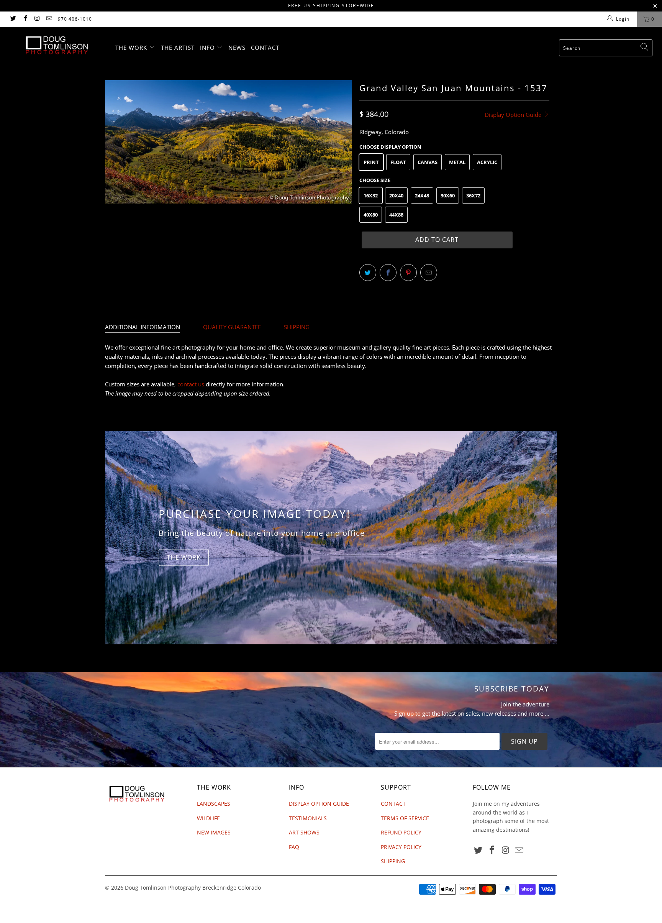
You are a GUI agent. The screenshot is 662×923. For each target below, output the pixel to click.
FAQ (294, 847)
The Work (184, 557)
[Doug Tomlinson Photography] (57, 45)
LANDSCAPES (213, 803)
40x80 (371, 214)
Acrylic (487, 162)
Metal (457, 162)
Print (371, 162)
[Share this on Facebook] (388, 272)
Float (398, 162)
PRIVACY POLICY (401, 847)
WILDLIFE (208, 818)
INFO (208, 47)
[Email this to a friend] (428, 272)
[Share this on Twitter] (367, 272)
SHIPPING (297, 327)
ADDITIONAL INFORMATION (142, 327)
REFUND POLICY (401, 832)
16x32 (371, 195)
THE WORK (132, 47)
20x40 (396, 195)
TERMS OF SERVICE (405, 818)
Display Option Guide (514, 114)
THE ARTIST (178, 47)
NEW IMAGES (214, 832)
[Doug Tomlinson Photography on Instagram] (37, 19)
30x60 (448, 195)
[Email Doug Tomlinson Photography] (49, 19)
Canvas (428, 162)
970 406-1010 (75, 19)
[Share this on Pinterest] (408, 272)
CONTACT (265, 47)
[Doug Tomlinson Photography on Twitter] (13, 19)
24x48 (422, 195)
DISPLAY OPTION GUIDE (319, 803)
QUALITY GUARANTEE (232, 327)
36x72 (473, 195)
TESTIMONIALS (308, 818)
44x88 (396, 214)
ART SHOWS (304, 832)
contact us (190, 384)
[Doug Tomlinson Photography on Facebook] (24, 19)
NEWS (237, 47)
